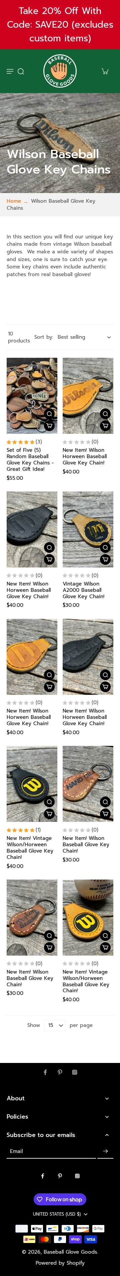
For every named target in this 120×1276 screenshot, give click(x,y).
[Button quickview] (49, 413)
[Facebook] (45, 1072)
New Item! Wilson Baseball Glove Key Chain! (86, 845)
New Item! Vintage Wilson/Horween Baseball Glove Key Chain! (30, 848)
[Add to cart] (49, 425)
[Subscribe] (105, 1151)
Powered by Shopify (60, 1263)
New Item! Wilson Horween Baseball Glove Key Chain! (85, 456)
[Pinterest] (60, 1072)
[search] (20, 71)
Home (14, 201)
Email (16, 1151)
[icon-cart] (104, 71)
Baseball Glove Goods (70, 1252)
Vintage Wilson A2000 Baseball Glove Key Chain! (83, 590)
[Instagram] (74, 1072)
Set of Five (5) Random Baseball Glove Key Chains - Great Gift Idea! (30, 459)
